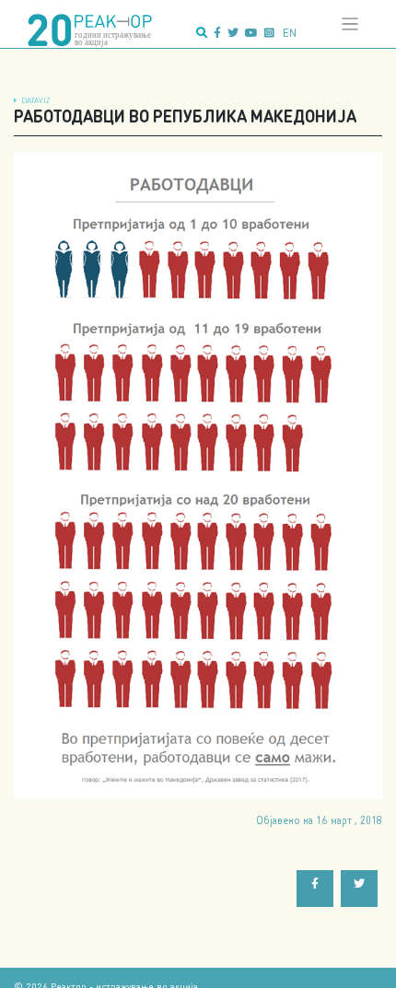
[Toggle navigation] (350, 24)
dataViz (36, 100)
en (290, 33)
